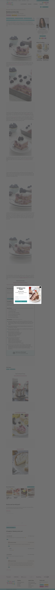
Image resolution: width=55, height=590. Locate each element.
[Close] (40, 287)
